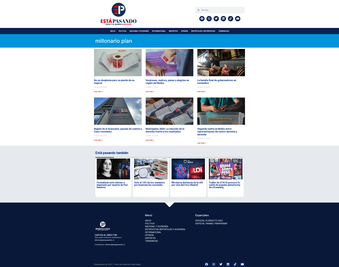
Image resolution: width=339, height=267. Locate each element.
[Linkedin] (223, 18)
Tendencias (223, 31)
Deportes (173, 31)
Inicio (112, 31)
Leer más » (98, 91)
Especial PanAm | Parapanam (211, 223)
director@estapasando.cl (104, 240)
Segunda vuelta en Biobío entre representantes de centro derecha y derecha (217, 131)
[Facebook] (202, 18)
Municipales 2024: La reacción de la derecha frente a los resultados (165, 130)
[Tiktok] (230, 18)
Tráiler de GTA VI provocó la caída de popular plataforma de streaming (224, 185)
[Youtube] (237, 18)
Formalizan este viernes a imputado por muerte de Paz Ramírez (112, 185)
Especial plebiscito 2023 (209, 220)
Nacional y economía (139, 31)
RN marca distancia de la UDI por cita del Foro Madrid (187, 183)
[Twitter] (216, 18)
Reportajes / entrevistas (203, 31)
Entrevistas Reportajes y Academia (165, 229)
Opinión (184, 31)
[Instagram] (209, 18)
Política (122, 31)
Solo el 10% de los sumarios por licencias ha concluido (149, 183)
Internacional (159, 31)
